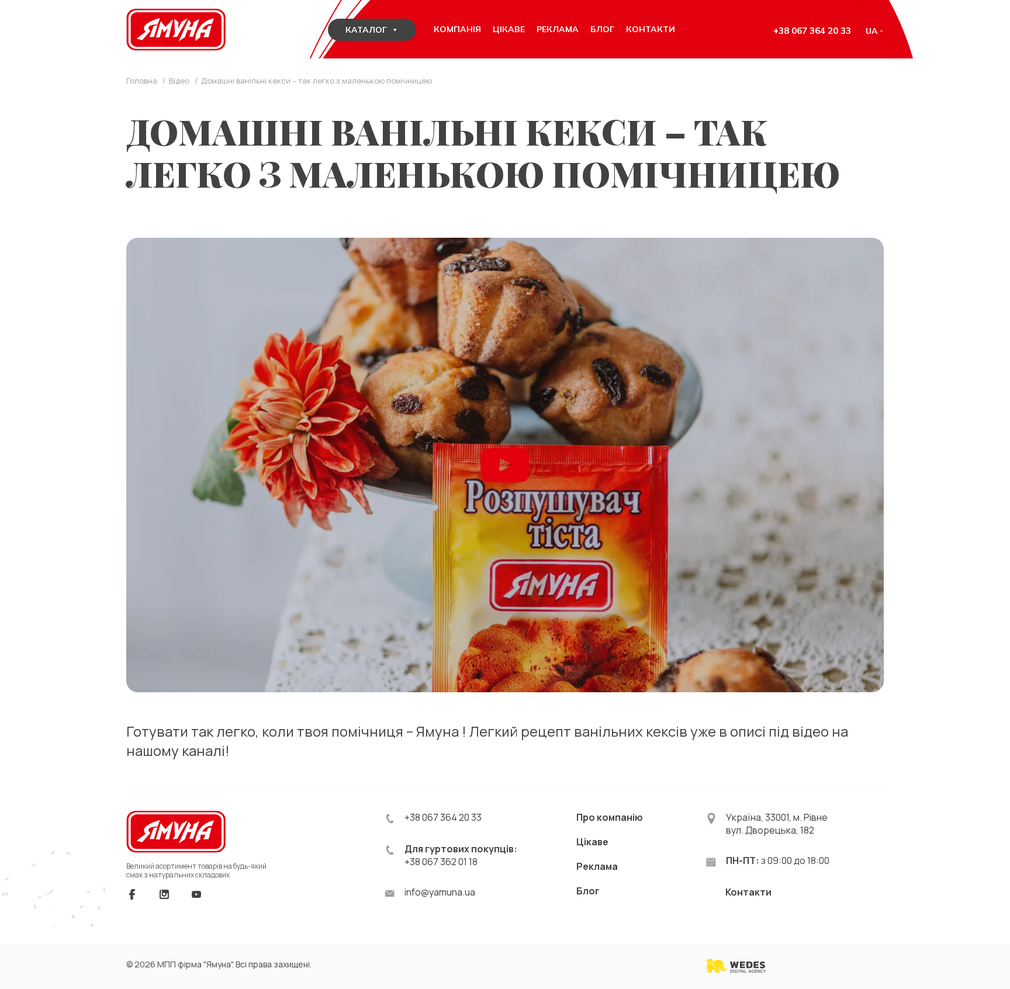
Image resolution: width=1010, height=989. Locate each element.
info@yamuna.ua (439, 892)
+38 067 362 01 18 (441, 861)
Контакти (748, 892)
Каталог (366, 30)
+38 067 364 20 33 (812, 30)
